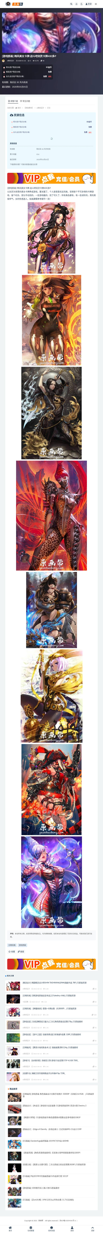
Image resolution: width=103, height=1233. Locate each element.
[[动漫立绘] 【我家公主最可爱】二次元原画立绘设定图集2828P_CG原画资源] (14, 1170)
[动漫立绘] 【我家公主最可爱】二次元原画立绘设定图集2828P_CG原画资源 (54, 1165)
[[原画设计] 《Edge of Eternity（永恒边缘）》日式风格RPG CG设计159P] (14, 1135)
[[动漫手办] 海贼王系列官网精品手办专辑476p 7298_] (13, 1079)
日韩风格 (11, 945)
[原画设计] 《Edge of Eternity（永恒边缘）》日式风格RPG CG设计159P (52, 1129)
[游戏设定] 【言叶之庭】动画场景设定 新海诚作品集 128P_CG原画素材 (52, 1035)
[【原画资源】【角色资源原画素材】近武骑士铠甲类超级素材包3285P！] (14, 1158)
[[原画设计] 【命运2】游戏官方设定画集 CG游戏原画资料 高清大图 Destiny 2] (14, 1111)
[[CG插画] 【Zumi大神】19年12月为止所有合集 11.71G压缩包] (14, 1205)
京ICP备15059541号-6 (68, 1220)
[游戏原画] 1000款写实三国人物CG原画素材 (41, 1188)
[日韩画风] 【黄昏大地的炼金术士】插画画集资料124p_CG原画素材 (50, 1048)
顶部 (92, 1231)
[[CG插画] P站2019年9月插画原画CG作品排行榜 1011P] (14, 1181)
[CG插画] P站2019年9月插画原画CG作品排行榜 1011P (45, 1176)
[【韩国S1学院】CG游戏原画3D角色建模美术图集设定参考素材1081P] (14, 1123)
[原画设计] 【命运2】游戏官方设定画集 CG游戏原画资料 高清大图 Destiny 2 (54, 1106)
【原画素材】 (29, 108)
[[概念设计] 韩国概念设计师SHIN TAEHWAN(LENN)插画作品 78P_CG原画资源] (13, 988)
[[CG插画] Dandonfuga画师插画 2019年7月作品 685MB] (14, 1146)
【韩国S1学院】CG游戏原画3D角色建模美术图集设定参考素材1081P (51, 1118)
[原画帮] (3, 61)
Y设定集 (25, 1002)
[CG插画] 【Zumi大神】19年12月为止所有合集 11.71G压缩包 (48, 1200)
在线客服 (31, 1231)
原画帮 (40, 1220)
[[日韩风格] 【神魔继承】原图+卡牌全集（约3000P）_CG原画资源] (13, 1016)
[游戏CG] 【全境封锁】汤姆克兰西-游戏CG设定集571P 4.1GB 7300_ (50, 1061)
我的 (72, 1231)
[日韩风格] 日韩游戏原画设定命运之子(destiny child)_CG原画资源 (49, 996)
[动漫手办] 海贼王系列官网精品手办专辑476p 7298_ (44, 1073)
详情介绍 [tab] (14, 101)
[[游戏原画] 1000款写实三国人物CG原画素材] (14, 1193)
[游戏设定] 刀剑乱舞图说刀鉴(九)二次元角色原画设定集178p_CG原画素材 (53, 1022)
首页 (19, 108)
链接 (22, 952)
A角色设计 (10, 61)
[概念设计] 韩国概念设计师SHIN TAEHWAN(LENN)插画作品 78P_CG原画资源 (55, 983)
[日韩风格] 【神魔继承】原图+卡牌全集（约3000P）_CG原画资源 (49, 1009)
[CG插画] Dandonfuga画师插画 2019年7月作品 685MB (46, 1141)
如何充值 (51, 1231)
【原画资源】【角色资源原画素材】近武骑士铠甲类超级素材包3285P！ (52, 1153)
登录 (90, 4)
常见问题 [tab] (26, 101)
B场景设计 (26, 1041)
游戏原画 (22, 945)
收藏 (13, 952)
